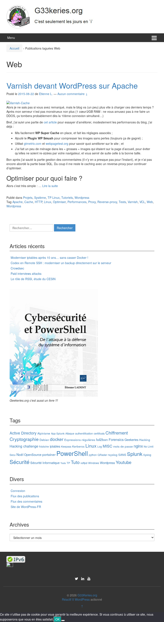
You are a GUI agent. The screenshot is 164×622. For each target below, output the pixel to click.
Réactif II (68, 599)
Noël (19, 454)
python (93, 455)
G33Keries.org (87, 595)
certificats (99, 433)
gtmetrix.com (32, 143)
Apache (17, 202)
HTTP (38, 202)
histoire (44, 446)
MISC (107, 446)
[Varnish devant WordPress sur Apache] (18, 102)
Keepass (66, 446)
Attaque (69, 433)
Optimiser (59, 202)
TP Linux (54, 197)
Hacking (144, 440)
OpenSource (32, 454)
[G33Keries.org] (54, 16)
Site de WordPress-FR (26, 507)
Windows (93, 463)
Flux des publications (25, 496)
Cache (28, 202)
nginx (138, 446)
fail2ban (102, 439)
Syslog (147, 455)
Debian (44, 440)
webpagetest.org (57, 143)
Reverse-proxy (107, 202)
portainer (49, 454)
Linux (47, 202)
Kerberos (78, 446)
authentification (84, 433)
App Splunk (57, 433)
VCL (142, 202)
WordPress (82, 599)
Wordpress (82, 197)
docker (56, 439)
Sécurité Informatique (45, 462)
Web (150, 202)
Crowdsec (17, 268)
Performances (76, 202)
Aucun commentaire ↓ (72, 94)
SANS (122, 454)
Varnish (133, 202)
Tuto (75, 462)
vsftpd (84, 463)
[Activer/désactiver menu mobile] (154, 37)
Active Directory (23, 433)
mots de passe (123, 446)
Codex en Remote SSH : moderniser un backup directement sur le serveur (61, 263)
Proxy (92, 202)
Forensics (116, 439)
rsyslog (112, 454)
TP (68, 463)
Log (99, 446)
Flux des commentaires (26, 501)
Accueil (14, 48)
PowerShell (72, 453)
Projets (27, 197)
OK (57, 619)
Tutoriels (67, 197)
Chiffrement (116, 433)
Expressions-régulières (79, 440)
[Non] (63, 620)
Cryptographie (24, 439)
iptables (55, 446)
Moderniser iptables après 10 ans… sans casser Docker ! (49, 257)
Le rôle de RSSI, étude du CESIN (33, 279)
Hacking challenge (24, 446)
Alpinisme (43, 433)
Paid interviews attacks (26, 273)
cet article (50, 122)
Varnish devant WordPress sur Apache (72, 85)
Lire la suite (50, 186)
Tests (122, 202)
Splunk (134, 453)
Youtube (123, 462)
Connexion (18, 491)
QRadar (102, 455)
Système (40, 197)
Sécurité (19, 461)
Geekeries (131, 439)
